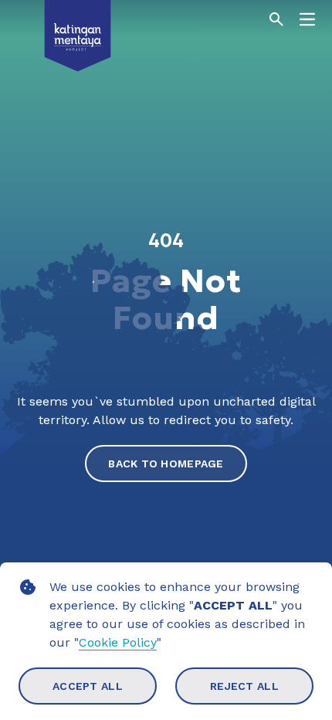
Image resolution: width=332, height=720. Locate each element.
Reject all (244, 686)
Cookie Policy (118, 642)
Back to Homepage (165, 463)
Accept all (88, 686)
